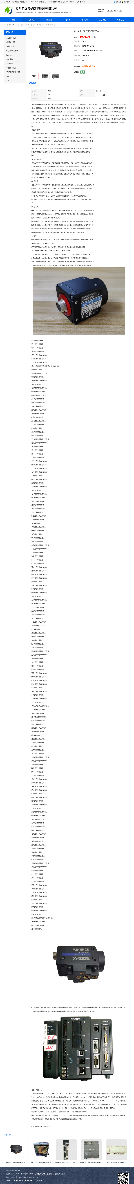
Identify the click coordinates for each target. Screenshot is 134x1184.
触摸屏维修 (10, 42)
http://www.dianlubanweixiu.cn (40, 1126)
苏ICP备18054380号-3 (28, 1174)
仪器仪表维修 (11, 68)
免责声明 (25, 1180)
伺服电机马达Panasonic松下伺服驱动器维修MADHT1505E (23, 1162)
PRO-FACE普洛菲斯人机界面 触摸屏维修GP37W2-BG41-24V (100, 1162)
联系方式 (120, 20)
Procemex (9, 55)
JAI (7, 76)
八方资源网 (17, 1180)
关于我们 (102, 20)
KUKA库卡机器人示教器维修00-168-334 (118, 1162)
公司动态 (66, 20)
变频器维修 (10, 46)
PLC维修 (9, 59)
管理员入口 (31, 1180)
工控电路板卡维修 (13, 72)
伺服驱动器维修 (12, 51)
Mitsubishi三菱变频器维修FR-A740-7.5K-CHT (44, 1162)
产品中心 (31, 20)
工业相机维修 (11, 38)
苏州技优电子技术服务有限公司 (45, 1174)
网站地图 (39, 1180)
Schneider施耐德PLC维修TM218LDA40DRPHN (70, 1162)
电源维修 (9, 63)
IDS (7, 81)
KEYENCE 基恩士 (29, 25)
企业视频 (49, 20)
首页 (13, 20)
